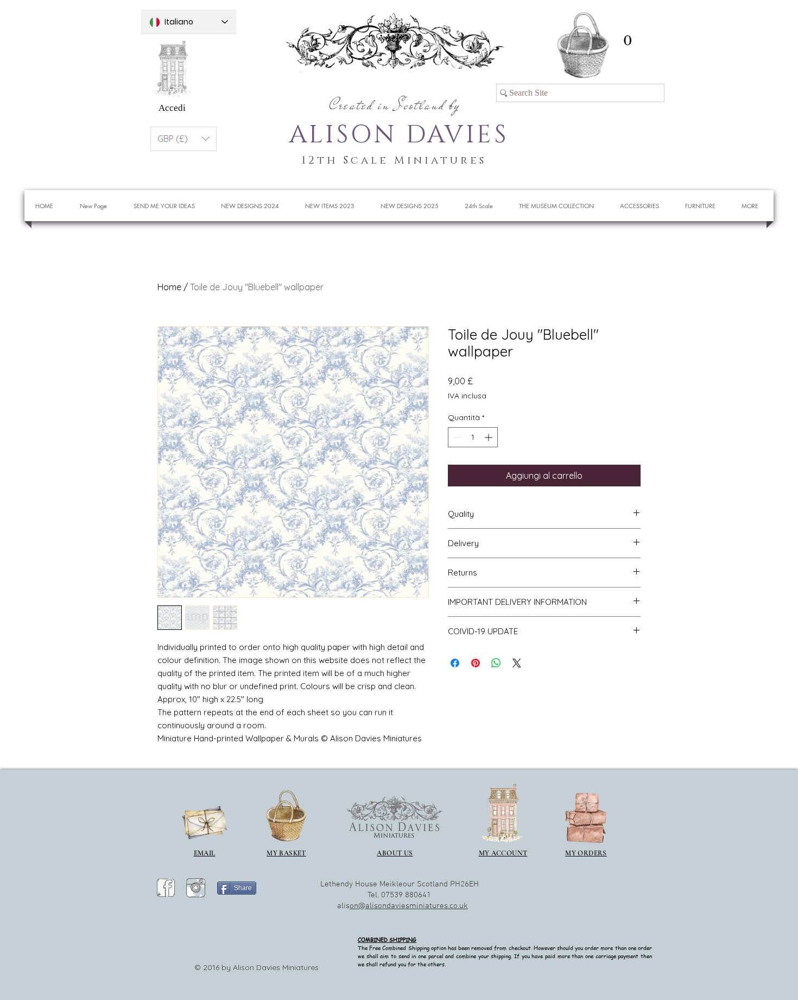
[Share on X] (516, 663)
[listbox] (183, 139)
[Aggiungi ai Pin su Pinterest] (475, 663)
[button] (627, 40)
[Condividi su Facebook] (454, 663)
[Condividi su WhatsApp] (496, 663)
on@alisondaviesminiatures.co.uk (409, 906)
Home (169, 287)
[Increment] (489, 437)
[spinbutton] (473, 437)
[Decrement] (456, 437)
